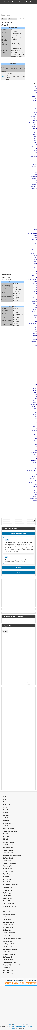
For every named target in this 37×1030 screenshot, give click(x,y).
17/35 (3, 76)
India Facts (12, 19)
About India (7, 2)
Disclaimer (15, 1024)
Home (4, 19)
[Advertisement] (16, 594)
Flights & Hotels (30, 2)
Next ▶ (18, 572)
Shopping (21, 2)
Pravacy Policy (8, 1024)
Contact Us (30, 1024)
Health (14, 2)
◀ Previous (18, 567)
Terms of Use (22, 1024)
